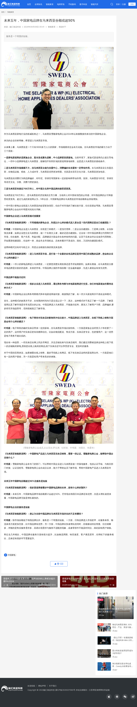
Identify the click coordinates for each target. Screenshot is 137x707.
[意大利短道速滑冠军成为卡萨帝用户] (104, 653)
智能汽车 (94, 4)
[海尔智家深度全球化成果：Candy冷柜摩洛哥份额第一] (104, 666)
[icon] (109, 696)
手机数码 (72, 4)
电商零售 (61, 4)
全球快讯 (38, 4)
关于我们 (52, 686)
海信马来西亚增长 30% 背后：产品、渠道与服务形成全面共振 (122, 627)
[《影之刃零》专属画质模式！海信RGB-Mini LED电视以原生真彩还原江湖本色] (104, 640)
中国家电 (11, 555)
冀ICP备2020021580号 (65, 690)
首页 (29, 4)
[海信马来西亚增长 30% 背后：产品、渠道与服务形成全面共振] (104, 627)
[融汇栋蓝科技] (10, 4)
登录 (118, 4)
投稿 (132, 4)
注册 (124, 4)
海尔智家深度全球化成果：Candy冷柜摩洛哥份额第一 (122, 666)
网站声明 (42, 686)
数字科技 (83, 4)
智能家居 (49, 4)
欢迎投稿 (31, 686)
